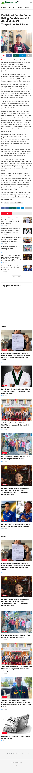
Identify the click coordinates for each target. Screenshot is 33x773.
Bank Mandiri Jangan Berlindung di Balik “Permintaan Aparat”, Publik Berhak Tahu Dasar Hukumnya (10, 230)
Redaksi (13, 754)
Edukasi (26, 7)
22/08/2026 (4, 262)
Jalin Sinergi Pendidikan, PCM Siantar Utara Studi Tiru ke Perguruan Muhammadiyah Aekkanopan (11, 239)
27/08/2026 (4, 225)
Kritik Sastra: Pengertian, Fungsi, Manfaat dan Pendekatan (15, 737)
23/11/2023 (15, 28)
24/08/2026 (4, 252)
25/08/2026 (4, 234)
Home (2, 12)
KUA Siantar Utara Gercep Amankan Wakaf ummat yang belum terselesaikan (11, 248)
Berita (3, 7)
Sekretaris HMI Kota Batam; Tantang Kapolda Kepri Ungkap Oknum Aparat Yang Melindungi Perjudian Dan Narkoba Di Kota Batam (16, 703)
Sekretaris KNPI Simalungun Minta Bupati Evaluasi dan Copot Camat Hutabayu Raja (10, 267)
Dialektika (11, 7)
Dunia (20, 7)
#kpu (11, 202)
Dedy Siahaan (6, 28)
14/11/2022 (4, 740)
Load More (16, 276)
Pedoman (18, 754)
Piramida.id (4, 60)
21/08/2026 (4, 271)
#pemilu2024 (18, 202)
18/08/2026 (4, 709)
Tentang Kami (6, 754)
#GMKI (7, 202)
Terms (23, 754)
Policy (28, 754)
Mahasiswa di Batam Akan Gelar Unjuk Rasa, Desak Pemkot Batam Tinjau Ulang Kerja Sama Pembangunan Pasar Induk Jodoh (11, 220)
